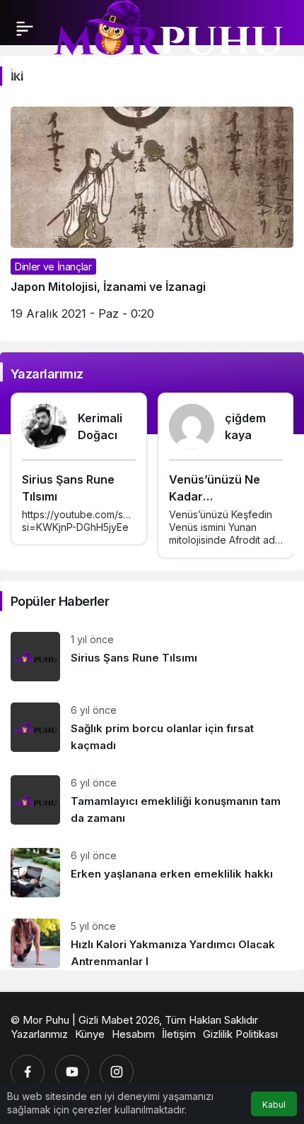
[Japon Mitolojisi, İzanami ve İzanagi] (152, 219)
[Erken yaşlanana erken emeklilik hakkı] (152, 872)
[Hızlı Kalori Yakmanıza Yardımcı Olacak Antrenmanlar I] (152, 939)
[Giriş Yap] (45, 67)
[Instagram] (117, 1072)
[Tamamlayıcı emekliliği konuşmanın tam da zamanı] (152, 801)
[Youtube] (72, 1072)
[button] (17, 67)
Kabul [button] (274, 1104)
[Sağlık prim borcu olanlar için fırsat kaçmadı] (152, 728)
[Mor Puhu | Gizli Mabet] (167, 34)
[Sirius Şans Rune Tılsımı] (152, 656)
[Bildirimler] (73, 67)
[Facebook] (28, 1072)
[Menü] (25, 28)
